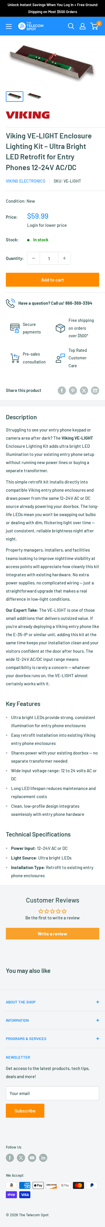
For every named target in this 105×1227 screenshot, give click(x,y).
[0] (94, 26)
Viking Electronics (25, 181)
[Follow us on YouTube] (32, 1158)
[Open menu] (9, 26)
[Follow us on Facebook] (10, 1158)
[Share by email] (95, 390)
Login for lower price (47, 225)
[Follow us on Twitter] (21, 1158)
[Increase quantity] (64, 258)
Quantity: (15, 258)
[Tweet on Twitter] (84, 390)
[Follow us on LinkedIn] (43, 1158)
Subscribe (25, 1110)
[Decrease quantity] (33, 258)
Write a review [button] (52, 933)
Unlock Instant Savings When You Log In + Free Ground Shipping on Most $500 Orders (52, 8)
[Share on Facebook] (62, 390)
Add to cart (52, 279)
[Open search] (71, 26)
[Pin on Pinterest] (73, 390)
